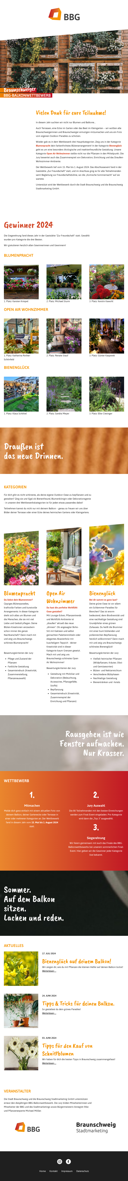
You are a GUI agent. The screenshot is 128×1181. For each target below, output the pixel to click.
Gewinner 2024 (34, 4)
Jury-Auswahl (13, 4)
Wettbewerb (73, 4)
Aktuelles (90, 4)
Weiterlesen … (49, 971)
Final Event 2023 (109, 4)
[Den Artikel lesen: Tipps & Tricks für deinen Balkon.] (21, 1026)
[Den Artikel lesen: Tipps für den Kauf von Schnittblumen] (21, 1068)
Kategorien (55, 4)
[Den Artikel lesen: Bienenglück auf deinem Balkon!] (21, 984)
